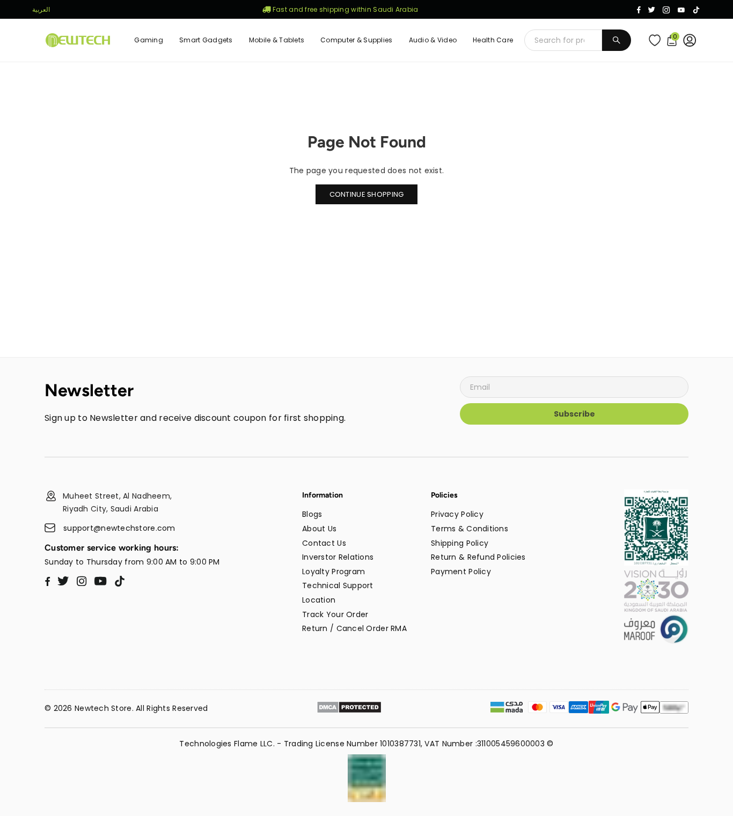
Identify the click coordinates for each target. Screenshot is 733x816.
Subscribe (574, 414)
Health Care (493, 39)
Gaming (148, 39)
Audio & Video (433, 39)
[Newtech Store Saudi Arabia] (656, 563)
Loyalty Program (333, 571)
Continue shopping (366, 194)
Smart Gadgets (206, 39)
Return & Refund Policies (478, 557)
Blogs (312, 514)
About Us (319, 528)
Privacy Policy (457, 514)
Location (318, 600)
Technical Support (337, 585)
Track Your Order (335, 614)
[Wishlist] (657, 40)
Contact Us (324, 543)
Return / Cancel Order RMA (354, 628)
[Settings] (692, 40)
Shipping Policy (459, 543)
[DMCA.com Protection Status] (349, 709)
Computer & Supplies (356, 39)
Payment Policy (461, 571)
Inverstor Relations (337, 557)
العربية (41, 9)
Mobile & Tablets (276, 39)
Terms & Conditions (469, 528)
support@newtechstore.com (119, 528)
